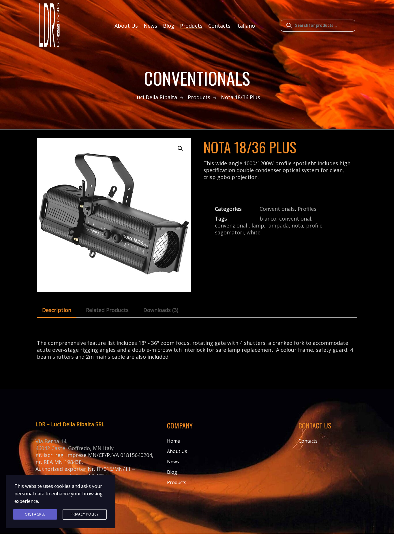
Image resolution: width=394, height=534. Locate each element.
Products (191, 25)
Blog (168, 25)
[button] (180, 148)
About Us (126, 25)
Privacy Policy (85, 514)
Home (173, 441)
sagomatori (229, 232)
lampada (278, 225)
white (253, 232)
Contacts (219, 25)
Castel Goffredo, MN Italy (82, 448)
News (150, 25)
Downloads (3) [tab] (160, 310)
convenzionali (232, 225)
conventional (295, 218)
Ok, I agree (35, 514)
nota (297, 225)
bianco (268, 218)
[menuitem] (245, 25)
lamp (258, 225)
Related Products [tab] (107, 310)
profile (314, 225)
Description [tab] (56, 310)
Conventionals (277, 208)
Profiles (307, 208)
